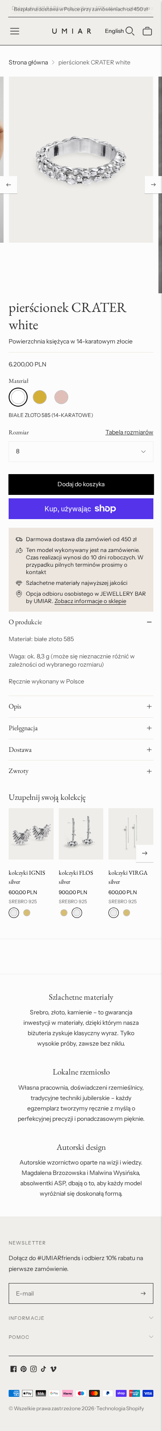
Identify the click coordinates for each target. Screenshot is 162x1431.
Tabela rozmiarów (129, 432)
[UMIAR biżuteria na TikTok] (43, 1370)
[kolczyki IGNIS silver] (31, 834)
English (114, 30)
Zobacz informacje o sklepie (90, 600)
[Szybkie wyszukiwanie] (130, 31)
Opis (15, 706)
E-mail (25, 1283)
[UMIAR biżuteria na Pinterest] (23, 1370)
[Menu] (15, 31)
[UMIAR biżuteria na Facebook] (13, 1370)
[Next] (153, 184)
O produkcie (25, 621)
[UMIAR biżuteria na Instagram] (33, 1370)
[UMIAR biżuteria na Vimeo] (53, 1370)
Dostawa (20, 749)
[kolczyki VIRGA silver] (130, 834)
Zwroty (19, 770)
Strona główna (28, 62)
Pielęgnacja (23, 727)
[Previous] (8, 184)
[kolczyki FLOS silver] (81, 834)
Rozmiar (19, 432)
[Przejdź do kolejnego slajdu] (144, 853)
